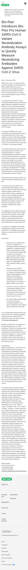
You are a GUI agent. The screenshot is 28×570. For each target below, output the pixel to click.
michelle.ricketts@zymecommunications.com (14, 471)
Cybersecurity (5, 551)
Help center (5, 508)
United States (6, 531)
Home (3, 541)
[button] (2, 13)
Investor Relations (4, 520)
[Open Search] (17, 3)
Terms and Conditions (7, 558)
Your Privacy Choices (7, 564)
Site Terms (4, 548)
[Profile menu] (20, 3)
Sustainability (14, 494)
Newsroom (13, 498)
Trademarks (4, 545)
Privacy (3, 561)
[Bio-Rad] (7, 479)
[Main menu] (3, 2)
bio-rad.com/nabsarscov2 (11, 320)
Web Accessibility (6, 554)
